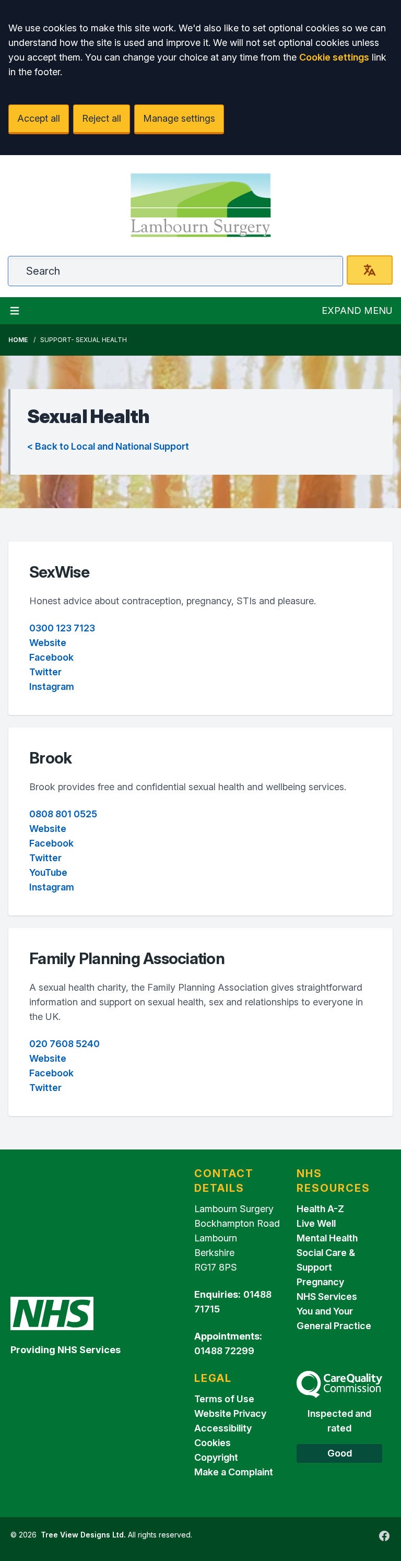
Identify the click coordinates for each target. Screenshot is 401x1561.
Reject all (101, 118)
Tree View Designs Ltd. (83, 1534)
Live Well (316, 1223)
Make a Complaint (233, 1471)
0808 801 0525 (63, 813)
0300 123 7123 (62, 628)
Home (18, 340)
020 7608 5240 (64, 1043)
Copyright (216, 1457)
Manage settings (179, 118)
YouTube (48, 872)
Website (47, 642)
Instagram (51, 686)
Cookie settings (334, 57)
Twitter (45, 671)
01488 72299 (224, 1350)
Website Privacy (230, 1413)
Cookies (212, 1442)
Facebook (51, 657)
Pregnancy (320, 1281)
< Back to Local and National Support (108, 446)
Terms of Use (224, 1398)
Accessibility (223, 1428)
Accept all (38, 118)
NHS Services (327, 1296)
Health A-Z (320, 1208)
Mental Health (327, 1238)
